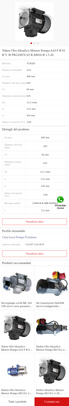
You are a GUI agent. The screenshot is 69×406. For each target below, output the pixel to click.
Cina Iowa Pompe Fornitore (19, 237)
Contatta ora (51, 401)
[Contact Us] (61, 203)
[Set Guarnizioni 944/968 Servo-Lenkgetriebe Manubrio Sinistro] (52, 299)
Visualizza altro (34, 221)
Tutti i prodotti (17, 401)
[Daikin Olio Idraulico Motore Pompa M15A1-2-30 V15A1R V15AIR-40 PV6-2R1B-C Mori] (52, 343)
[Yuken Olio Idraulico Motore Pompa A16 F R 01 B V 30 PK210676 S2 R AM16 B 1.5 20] (17, 343)
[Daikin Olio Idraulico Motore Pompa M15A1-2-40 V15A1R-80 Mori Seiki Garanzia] (17, 386)
